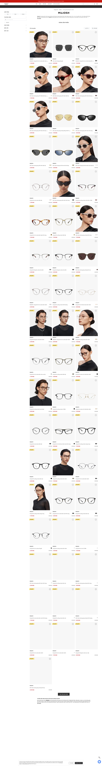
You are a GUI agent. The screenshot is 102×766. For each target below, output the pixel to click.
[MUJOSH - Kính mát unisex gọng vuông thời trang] (87, 218)
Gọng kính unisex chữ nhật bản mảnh (83, 374)
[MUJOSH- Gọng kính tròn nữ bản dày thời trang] (87, 44)
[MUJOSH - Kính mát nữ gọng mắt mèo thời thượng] (64, 148)
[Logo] (6, 3)
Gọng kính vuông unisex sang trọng (83, 444)
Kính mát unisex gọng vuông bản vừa (83, 270)
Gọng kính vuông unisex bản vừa (36, 478)
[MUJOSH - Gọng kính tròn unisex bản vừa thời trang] (64, 496)
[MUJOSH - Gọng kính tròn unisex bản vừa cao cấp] (41, 357)
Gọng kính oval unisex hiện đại (36, 200)
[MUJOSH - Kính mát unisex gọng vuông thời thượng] (87, 601)
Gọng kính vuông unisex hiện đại (59, 235)
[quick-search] (99, 757)
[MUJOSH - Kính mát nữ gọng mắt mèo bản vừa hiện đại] (87, 148)
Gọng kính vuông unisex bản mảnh (83, 339)
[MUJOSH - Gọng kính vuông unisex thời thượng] (64, 287)
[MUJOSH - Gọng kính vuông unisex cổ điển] (64, 392)
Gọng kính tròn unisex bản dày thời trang (38, 235)
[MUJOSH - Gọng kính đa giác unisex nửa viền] (41, 253)
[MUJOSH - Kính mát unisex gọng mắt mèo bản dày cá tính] (87, 78)
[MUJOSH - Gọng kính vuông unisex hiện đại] (64, 218)
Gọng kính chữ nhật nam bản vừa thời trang (61, 444)
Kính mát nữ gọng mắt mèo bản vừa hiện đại (85, 165)
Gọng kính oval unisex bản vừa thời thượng (38, 618)
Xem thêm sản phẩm (64, 694)
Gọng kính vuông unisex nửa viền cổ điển (84, 200)
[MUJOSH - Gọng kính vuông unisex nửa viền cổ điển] (87, 183)
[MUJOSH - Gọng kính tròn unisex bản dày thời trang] (41, 218)
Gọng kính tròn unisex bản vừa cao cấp (37, 374)
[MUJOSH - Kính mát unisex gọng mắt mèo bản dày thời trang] (41, 113)
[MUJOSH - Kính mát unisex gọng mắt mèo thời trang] (87, 113)
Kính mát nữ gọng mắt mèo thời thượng (61, 165)
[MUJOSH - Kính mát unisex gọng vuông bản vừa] (87, 253)
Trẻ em (44, 3)
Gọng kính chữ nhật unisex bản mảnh (83, 304)
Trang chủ (56, 9)
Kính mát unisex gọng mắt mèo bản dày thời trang (40, 130)
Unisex (23, 14)
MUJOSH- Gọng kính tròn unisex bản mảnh (38, 304)
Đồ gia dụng (56, 3)
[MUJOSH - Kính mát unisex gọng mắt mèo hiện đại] (64, 78)
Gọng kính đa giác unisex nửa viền (37, 270)
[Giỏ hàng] (97, 3)
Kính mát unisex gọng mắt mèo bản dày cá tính (85, 95)
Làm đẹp (50, 3)
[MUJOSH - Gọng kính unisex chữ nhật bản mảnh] (87, 357)
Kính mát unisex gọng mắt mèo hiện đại (61, 95)
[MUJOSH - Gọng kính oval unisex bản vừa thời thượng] (41, 601)
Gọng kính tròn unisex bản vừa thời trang (61, 513)
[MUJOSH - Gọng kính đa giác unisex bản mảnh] (41, 322)
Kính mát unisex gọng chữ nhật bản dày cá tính (39, 95)
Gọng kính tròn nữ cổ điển (81, 548)
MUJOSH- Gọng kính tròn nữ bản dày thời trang (85, 61)
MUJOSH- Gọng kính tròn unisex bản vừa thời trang (40, 61)
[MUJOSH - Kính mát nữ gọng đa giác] (64, 44)
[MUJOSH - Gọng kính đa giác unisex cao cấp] (87, 635)
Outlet (60, 9)
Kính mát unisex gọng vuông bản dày (37, 687)
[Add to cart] (50, 32)
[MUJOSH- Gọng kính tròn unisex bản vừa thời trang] (41, 44)
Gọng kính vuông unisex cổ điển (59, 409)
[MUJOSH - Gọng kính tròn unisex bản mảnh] (87, 461)
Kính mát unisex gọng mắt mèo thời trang (84, 130)
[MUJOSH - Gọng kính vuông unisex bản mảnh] (87, 322)
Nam (40, 3)
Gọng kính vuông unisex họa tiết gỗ (37, 409)
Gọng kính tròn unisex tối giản (36, 548)
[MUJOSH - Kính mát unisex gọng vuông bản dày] (41, 670)
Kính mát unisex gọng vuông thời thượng (84, 618)
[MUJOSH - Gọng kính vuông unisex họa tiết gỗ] (41, 392)
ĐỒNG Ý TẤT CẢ (79, 763)
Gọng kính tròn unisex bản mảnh (82, 478)
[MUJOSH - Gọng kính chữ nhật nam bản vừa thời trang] (64, 427)
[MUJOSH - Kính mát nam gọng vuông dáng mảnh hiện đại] (64, 113)
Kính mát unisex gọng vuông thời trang (83, 235)
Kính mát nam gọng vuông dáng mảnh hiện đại (62, 130)
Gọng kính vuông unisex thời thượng (60, 304)
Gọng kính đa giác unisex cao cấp (82, 652)
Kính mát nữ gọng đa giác (58, 61)
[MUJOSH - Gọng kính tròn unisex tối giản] (41, 531)
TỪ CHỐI (71, 763)
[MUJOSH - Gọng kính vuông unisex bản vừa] (41, 461)
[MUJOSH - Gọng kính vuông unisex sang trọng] (87, 427)
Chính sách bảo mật (26, 763)
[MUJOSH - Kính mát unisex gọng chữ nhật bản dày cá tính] (41, 78)
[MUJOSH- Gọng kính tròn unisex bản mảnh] (41, 287)
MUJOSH (7, 22)
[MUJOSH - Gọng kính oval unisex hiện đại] (41, 183)
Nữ (36, 3)
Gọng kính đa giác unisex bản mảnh (37, 339)
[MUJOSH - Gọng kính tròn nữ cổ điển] (87, 531)
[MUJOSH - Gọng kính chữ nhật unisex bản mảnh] (87, 287)
